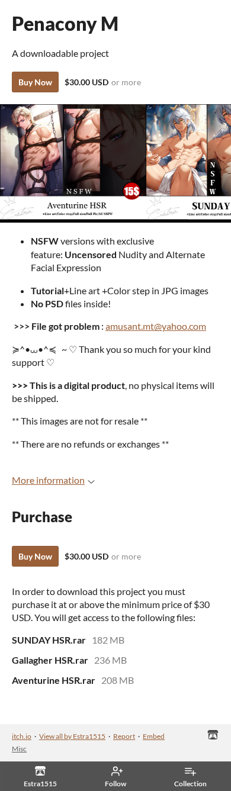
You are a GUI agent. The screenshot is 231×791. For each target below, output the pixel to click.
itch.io (21, 736)
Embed (154, 736)
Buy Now (35, 82)
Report (124, 736)
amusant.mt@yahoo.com (155, 326)
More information (48, 479)
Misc (19, 748)
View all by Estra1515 (72, 736)
